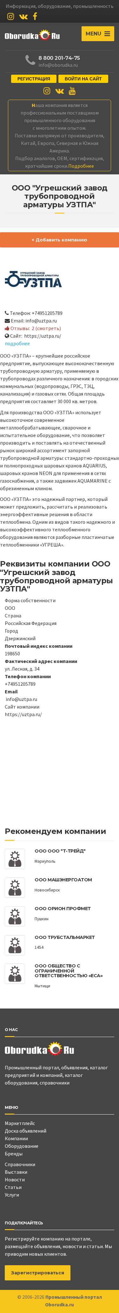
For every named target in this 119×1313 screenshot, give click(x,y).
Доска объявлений (25, 1131)
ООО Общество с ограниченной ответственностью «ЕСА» (68, 970)
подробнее (17, 343)
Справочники (20, 1164)
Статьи (13, 1187)
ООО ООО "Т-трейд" (60, 851)
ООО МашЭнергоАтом (63, 880)
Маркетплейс (20, 1123)
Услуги (12, 1194)
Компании (16, 1138)
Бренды (14, 1153)
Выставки (16, 1172)
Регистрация (33, 78)
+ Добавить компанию (59, 240)
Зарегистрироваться (37, 1273)
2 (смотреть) (46, 328)
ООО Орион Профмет (63, 908)
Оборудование (21, 1146)
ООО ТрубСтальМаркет (65, 937)
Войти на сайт (83, 78)
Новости (15, 1179)
